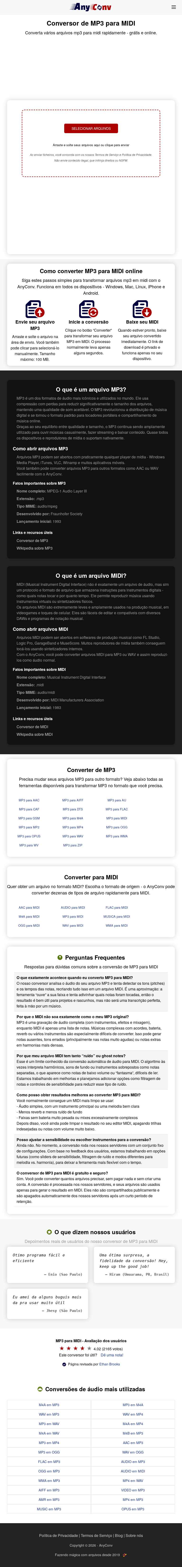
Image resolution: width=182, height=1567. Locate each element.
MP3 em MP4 (49, 1442)
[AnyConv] (91, 7)
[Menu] (173, 7)
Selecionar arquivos (91, 128)
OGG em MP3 (49, 1471)
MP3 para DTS (73, 809)
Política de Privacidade (58, 1535)
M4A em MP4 (133, 1423)
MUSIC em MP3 (49, 1509)
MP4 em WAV (133, 1480)
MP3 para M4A (73, 818)
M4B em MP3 (133, 1433)
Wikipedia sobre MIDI (35, 734)
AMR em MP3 (49, 1499)
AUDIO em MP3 (133, 1461)
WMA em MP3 (49, 1480)
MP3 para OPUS (29, 836)
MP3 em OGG (49, 1452)
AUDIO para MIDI (73, 907)
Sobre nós (134, 1535)
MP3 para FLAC (117, 809)
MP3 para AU (117, 800)
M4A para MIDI (29, 916)
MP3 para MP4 (73, 827)
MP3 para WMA (117, 836)
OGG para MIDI (29, 925)
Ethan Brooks (109, 1363)
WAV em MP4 (133, 1414)
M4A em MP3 (49, 1404)
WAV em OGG (133, 1452)
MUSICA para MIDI (117, 916)
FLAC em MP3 (49, 1461)
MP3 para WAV (73, 836)
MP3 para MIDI (116, 818)
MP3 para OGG (116, 827)
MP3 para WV (29, 845)
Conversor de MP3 (32, 540)
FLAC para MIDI (117, 907)
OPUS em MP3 (133, 1509)
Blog (119, 1535)
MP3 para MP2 (29, 827)
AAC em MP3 (133, 1442)
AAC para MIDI (29, 907)
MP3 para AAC (29, 800)
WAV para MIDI (72, 925)
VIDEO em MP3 (133, 1490)
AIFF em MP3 (49, 1490)
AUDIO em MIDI (133, 1471)
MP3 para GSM (29, 818)
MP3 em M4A (133, 1404)
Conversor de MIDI (32, 726)
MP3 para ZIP (72, 845)
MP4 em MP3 (133, 1499)
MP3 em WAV (49, 1423)
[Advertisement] (91, 216)
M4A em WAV (49, 1433)
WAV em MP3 (49, 1414)
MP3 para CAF (29, 809)
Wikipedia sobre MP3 (35, 548)
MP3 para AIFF (72, 800)
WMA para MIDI (117, 925)
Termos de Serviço (96, 1535)
